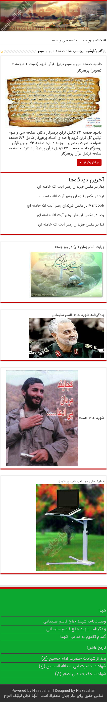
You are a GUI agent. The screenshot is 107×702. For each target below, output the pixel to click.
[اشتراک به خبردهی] (1, 52)
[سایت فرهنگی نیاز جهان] (53, 16)
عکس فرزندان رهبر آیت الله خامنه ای (65, 187)
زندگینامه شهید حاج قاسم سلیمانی (78, 315)
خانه (99, 40)
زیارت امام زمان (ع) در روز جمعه (79, 247)
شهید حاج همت (91, 418)
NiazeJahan (42, 691)
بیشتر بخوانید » (89, 162)
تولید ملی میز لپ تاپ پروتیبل (81, 481)
